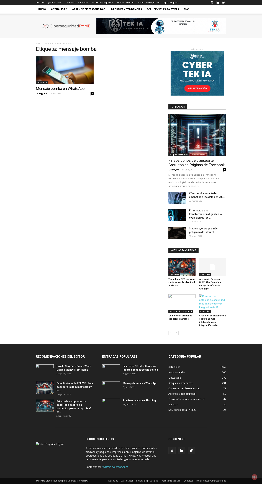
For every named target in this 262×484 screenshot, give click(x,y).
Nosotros (113, 480)
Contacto (188, 480)
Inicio (42, 9)
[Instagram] (211, 2)
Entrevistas (83, 2)
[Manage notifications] (254, 477)
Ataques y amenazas (178, 154)
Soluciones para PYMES (163, 9)
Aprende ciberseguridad (89, 9)
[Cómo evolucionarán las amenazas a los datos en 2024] (177, 198)
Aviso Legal (127, 480)
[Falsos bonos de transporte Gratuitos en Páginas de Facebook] (197, 135)
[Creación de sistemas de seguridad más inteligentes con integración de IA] (212, 303)
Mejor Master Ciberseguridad (211, 480)
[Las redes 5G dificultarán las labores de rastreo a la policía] (111, 370)
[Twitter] (223, 2)
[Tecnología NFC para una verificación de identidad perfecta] (182, 267)
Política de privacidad (147, 480)
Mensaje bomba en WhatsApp (60, 88)
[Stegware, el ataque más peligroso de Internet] (177, 233)
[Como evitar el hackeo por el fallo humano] (182, 303)
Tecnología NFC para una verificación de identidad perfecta (181, 282)
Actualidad (59, 9)
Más (186, 9)
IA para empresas (171, 2)
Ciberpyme (41, 93)
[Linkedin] (217, 2)
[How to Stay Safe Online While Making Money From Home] (45, 370)
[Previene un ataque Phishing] (111, 405)
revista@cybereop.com (115, 466)
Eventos (71, 2)
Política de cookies (170, 480)
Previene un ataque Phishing (139, 400)
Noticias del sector (125, 2)
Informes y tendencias (126, 9)
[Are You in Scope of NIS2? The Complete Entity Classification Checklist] (212, 267)
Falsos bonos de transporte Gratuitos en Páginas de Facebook (196, 162)
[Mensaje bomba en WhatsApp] (65, 70)
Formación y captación (102, 2)
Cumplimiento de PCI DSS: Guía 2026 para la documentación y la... (74, 387)
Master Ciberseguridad (149, 2)
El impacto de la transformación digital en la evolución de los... (205, 214)
